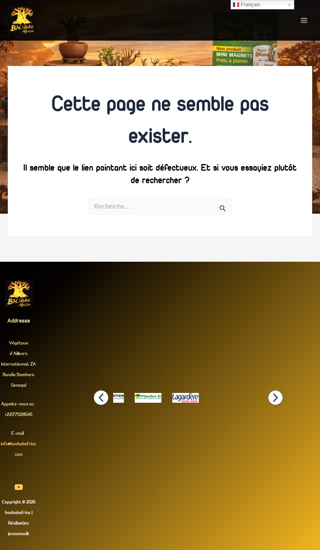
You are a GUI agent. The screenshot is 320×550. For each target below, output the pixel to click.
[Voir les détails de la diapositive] (148, 396)
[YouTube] (18, 487)
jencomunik (18, 533)
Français (249, 4)
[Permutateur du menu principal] (303, 20)
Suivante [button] (275, 397)
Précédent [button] (101, 397)
